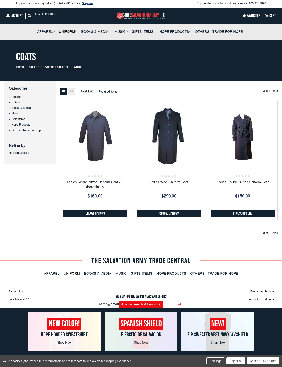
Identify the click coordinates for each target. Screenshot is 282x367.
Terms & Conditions (260, 299)
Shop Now (87, 3)
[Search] (29, 16)
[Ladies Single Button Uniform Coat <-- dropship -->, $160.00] (95, 136)
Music (15, 113)
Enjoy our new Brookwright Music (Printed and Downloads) (54, 3)
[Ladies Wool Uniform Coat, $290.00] (169, 136)
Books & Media (21, 108)
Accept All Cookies (263, 361)
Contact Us (15, 291)
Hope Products (21, 124)
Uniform (16, 102)
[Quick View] (95, 165)
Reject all (235, 361)
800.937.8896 (257, 3)
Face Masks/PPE (19, 299)
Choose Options (95, 213)
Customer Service (262, 291)
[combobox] (112, 92)
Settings (216, 361)
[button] (54, 32)
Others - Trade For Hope (27, 130)
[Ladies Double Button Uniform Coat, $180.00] (242, 136)
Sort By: (87, 91)
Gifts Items (18, 119)
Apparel (16, 97)
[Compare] (104, 165)
